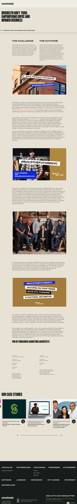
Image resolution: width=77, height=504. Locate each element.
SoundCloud (8, 485)
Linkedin (21, 480)
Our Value (7, 467)
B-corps (37, 473)
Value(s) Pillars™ (7, 470)
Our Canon (39, 467)
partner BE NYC (35, 119)
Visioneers (54, 467)
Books (36, 475)
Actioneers (69, 467)
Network (6, 480)
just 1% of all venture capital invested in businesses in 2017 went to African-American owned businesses (37, 109)
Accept (71, 501)
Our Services (23, 467)
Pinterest (70, 480)
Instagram (36, 480)
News (36, 470)
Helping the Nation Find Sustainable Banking (35, 421)
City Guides (53, 480)
